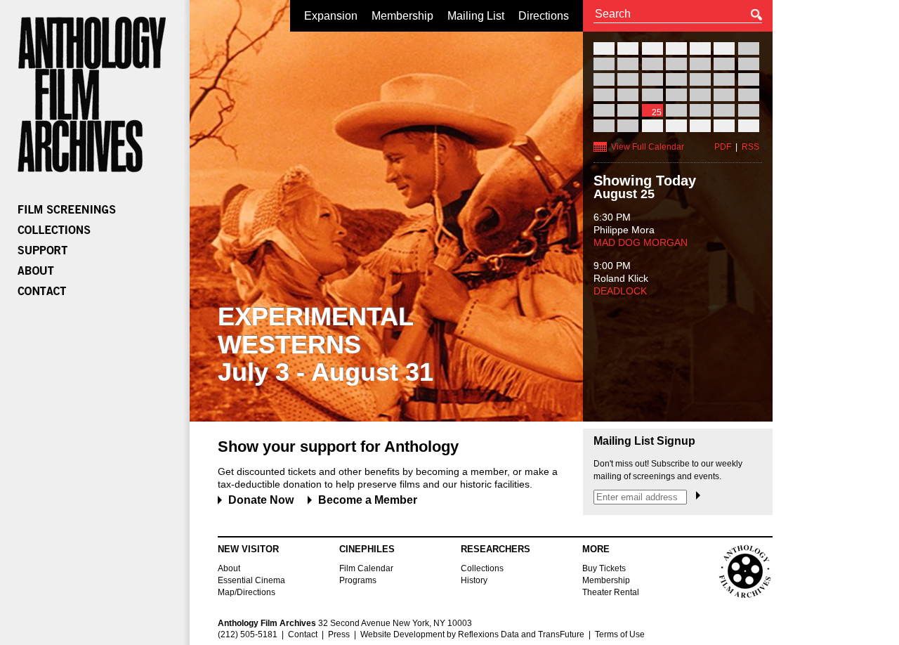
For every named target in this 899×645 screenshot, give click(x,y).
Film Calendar (366, 568)
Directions (543, 16)
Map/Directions (246, 592)
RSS (750, 147)
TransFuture (561, 634)
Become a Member (367, 500)
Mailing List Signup (644, 441)
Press (339, 634)
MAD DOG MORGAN (640, 242)
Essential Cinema (251, 580)
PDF (722, 147)
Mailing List (475, 16)
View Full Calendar (647, 147)
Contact (302, 634)
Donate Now (261, 500)
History (474, 580)
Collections (482, 568)
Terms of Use (620, 634)
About (229, 568)
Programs (357, 580)
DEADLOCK (620, 291)
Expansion (330, 16)
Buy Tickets (604, 568)
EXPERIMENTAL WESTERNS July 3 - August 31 (325, 344)
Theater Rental (610, 592)
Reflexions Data (488, 634)
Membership (402, 16)
